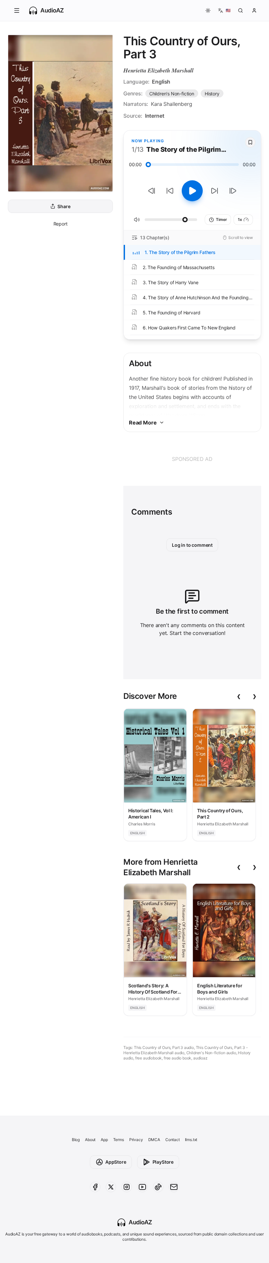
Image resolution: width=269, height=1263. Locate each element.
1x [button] (240, 219)
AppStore (115, 1162)
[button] (17, 10)
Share (63, 206)
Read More (142, 422)
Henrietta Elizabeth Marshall (158, 70)
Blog (76, 1139)
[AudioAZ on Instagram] (126, 1187)
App (104, 1139)
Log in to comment (192, 545)
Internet (154, 115)
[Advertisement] (192, 459)
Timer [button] (221, 219)
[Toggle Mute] (137, 219)
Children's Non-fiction (171, 93)
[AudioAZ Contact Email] (174, 1187)
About (90, 1139)
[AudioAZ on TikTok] (158, 1187)
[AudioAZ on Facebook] (95, 1187)
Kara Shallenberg (171, 104)
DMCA (154, 1139)
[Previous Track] (151, 190)
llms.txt (191, 1139)
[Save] (250, 142)
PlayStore (163, 1162)
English (161, 81)
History (212, 93)
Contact (172, 1139)
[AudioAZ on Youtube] (142, 1187)
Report (60, 224)
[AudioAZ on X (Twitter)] (111, 1187)
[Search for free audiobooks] (240, 10)
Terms (118, 1139)
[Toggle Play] (192, 190)
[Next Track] (232, 190)
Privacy (136, 1139)
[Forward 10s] (214, 190)
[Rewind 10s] (169, 190)
